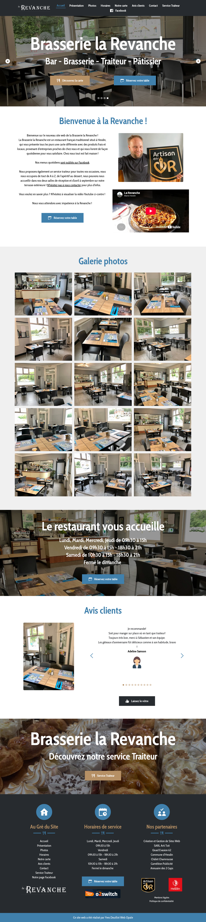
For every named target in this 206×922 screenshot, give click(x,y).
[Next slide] (198, 61)
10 (150, 685)
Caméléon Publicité (162, 863)
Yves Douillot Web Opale (119, 917)
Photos (44, 850)
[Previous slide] (8, 61)
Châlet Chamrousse (162, 859)
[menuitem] (61, 5)
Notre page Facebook (44, 877)
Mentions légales (161, 897)
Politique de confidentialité (161, 901)
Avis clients (44, 863)
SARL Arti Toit (162, 845)
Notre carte (44, 859)
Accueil (44, 841)
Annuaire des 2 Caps (162, 868)
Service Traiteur (44, 873)
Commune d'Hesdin (162, 854)
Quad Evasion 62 (161, 850)
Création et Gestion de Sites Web (162, 841)
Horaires (44, 854)
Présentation (44, 845)
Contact (44, 868)
